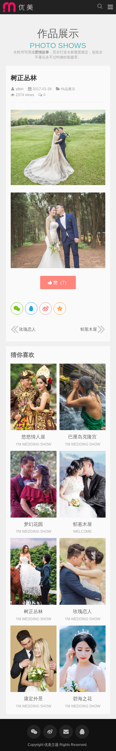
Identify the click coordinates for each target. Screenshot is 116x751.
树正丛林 (33, 611)
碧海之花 (82, 698)
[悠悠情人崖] (33, 397)
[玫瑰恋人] (82, 571)
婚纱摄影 (18, 7)
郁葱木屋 (88, 329)
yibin (19, 89)
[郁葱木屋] (82, 484)
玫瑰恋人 (27, 329)
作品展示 (68, 89)
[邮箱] (66, 732)
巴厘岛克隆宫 (82, 436)
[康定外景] (33, 659)
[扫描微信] (34, 732)
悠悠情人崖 (33, 436)
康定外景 (33, 698)
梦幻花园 (33, 524)
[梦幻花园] (33, 484)
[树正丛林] (33, 571)
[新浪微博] (50, 732)
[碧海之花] (82, 659)
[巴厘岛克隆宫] (82, 397)
